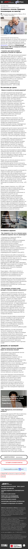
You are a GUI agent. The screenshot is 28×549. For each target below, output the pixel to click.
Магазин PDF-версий (7, 488)
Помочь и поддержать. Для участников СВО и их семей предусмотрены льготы (13, 398)
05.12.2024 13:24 (4, 6)
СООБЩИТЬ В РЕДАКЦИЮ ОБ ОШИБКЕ (12, 503)
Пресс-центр (21, 486)
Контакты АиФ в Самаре (8, 499)
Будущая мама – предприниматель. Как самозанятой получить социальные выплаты (11, 218)
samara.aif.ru (4, 45)
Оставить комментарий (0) (14, 462)
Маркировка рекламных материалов (12, 501)
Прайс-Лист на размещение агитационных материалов (10, 496)
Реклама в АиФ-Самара (8, 494)
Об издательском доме (8, 486)
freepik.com (4, 35)
